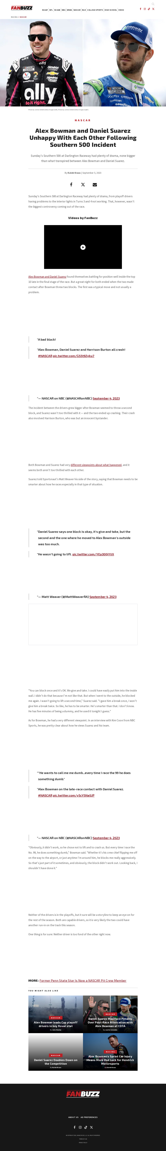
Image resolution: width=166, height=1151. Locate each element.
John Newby (56, 1030)
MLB (84, 10)
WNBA (69, 10)
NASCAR (77, 10)
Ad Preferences (89, 1117)
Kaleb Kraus (74, 172)
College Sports (95, 10)
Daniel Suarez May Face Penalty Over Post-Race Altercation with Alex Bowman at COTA (110, 1022)
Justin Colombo (111, 1030)
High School (111, 10)
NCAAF (45, 10)
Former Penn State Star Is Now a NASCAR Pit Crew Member (83, 980)
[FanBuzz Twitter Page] (153, 9)
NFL (51, 10)
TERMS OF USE (83, 1139)
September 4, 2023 (106, 398)
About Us (73, 1117)
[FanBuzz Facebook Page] (140, 9)
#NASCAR (45, 356)
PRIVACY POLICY (83, 1142)
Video (121, 10)
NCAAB (57, 10)
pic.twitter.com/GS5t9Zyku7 (73, 356)
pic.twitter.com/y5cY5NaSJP (74, 795)
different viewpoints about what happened (96, 465)
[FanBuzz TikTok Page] (149, 9)
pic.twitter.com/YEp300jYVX (93, 554)
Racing (14, 17)
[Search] (153, 4)
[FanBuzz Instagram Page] (144, 9)
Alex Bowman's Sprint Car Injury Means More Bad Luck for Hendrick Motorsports (110, 1060)
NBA (63, 10)
